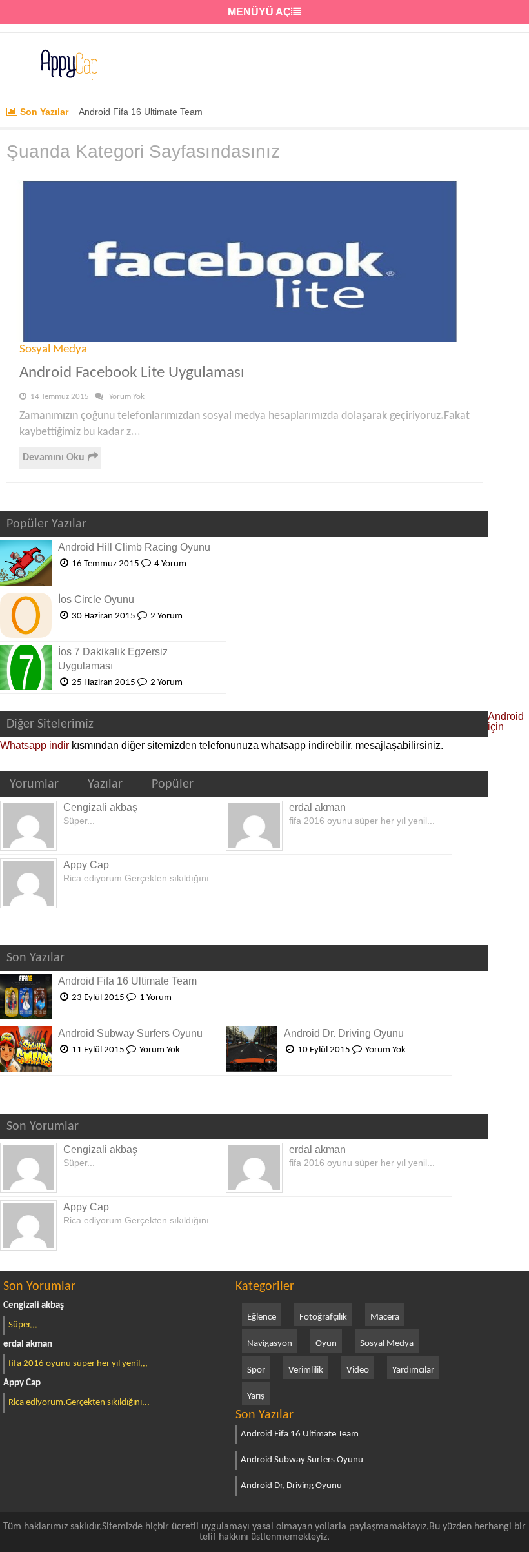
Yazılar (105, 784)
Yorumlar (34, 784)
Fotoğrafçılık (323, 1317)
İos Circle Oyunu (96, 599)
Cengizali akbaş (100, 807)
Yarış (255, 1397)
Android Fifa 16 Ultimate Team (141, 112)
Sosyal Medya (53, 349)
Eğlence (261, 1317)
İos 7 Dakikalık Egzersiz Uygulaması (113, 658)
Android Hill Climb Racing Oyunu (134, 547)
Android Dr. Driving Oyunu (344, 1033)
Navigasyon (269, 1344)
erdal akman (317, 807)
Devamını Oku (54, 458)
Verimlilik (305, 1370)
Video (357, 1370)
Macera (384, 1317)
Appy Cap (86, 864)
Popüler (173, 784)
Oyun (326, 1344)
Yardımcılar (413, 1370)
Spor (256, 1370)
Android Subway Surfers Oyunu (130, 1033)
